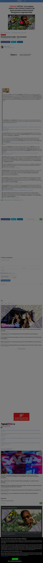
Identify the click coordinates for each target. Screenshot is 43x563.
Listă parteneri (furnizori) (4, 556)
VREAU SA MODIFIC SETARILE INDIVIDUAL (15, 561)
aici (7, 547)
